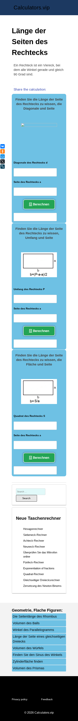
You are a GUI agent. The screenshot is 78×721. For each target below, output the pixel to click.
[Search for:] (30, 491)
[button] (39, 204)
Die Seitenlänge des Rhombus (35, 616)
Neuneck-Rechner (34, 546)
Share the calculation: (30, 89)
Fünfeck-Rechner (33, 562)
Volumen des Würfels (28, 648)
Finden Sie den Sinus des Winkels (37, 655)
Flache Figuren (47, 610)
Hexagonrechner (33, 528)
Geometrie (21, 610)
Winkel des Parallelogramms (33, 630)
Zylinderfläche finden (28, 661)
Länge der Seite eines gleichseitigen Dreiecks (39, 639)
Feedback (47, 699)
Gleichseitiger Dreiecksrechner (41, 580)
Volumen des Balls (26, 623)
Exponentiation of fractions (38, 568)
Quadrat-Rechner (33, 574)
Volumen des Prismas (28, 668)
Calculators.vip (32, 7)
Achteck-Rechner (33, 540)
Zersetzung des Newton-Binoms (42, 585)
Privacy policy (19, 699)
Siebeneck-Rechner (35, 534)
